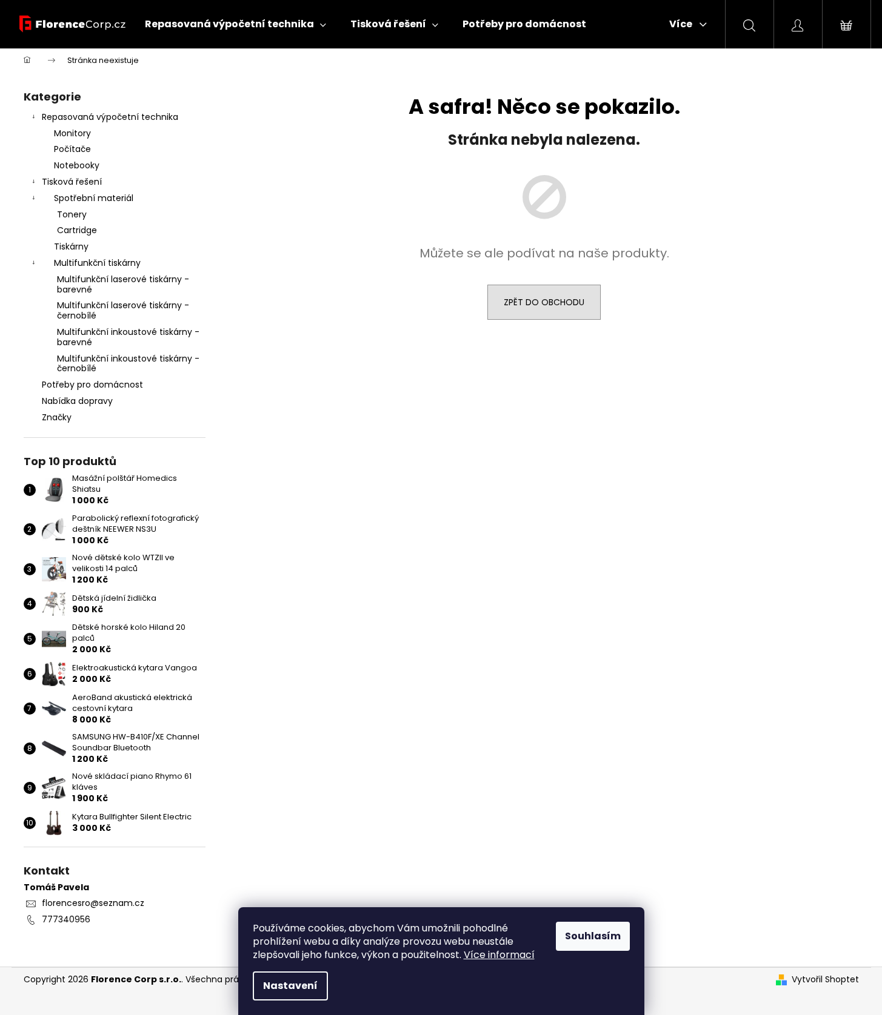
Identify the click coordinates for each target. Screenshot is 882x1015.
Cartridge (77, 230)
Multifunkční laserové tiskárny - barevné (123, 284)
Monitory (72, 133)
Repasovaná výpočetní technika (110, 117)
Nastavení (290, 986)
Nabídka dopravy (77, 401)
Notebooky (76, 165)
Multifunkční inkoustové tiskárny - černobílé (128, 363)
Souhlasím (593, 936)
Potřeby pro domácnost (92, 385)
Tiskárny (71, 246)
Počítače (72, 149)
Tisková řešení (72, 182)
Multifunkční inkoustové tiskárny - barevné (128, 337)
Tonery (72, 214)
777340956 (66, 919)
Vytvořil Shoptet (825, 979)
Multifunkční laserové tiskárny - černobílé (123, 310)
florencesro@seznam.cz (93, 903)
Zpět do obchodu (544, 302)
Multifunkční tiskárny (97, 263)
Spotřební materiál (93, 198)
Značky (57, 417)
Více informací (499, 955)
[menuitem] (235, 24)
